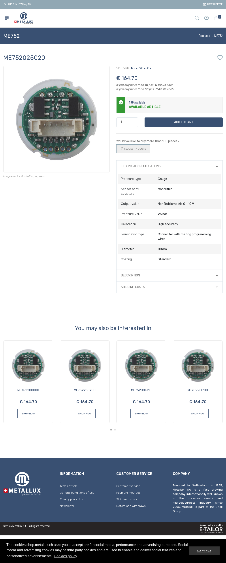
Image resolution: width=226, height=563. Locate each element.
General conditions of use (77, 492)
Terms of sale (69, 486)
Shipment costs (126, 499)
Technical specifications (141, 166)
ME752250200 (85, 390)
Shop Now (28, 413)
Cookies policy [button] (65, 556)
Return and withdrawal (131, 506)
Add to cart (183, 122)
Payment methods (128, 492)
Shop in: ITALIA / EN (18, 4)
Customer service (128, 486)
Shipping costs (133, 287)
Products (204, 36)
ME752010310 (141, 390)
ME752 (218, 36)
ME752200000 (28, 390)
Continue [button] (204, 551)
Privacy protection (72, 499)
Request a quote (134, 148)
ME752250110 (198, 390)
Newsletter (214, 4)
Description (130, 275)
